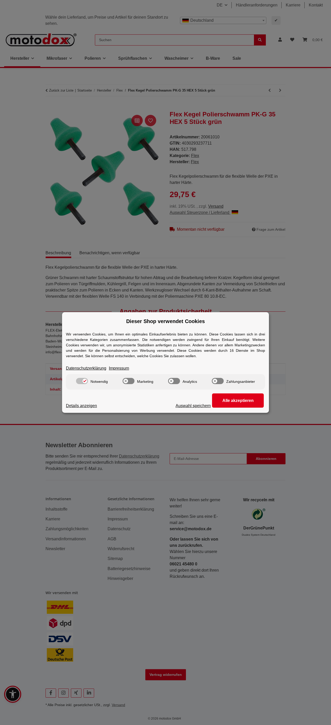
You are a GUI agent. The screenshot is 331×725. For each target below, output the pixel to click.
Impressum (119, 368)
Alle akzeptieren (238, 400)
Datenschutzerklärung (86, 368)
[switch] (82, 381)
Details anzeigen (81, 405)
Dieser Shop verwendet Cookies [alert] (165, 321)
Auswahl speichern (193, 405)
